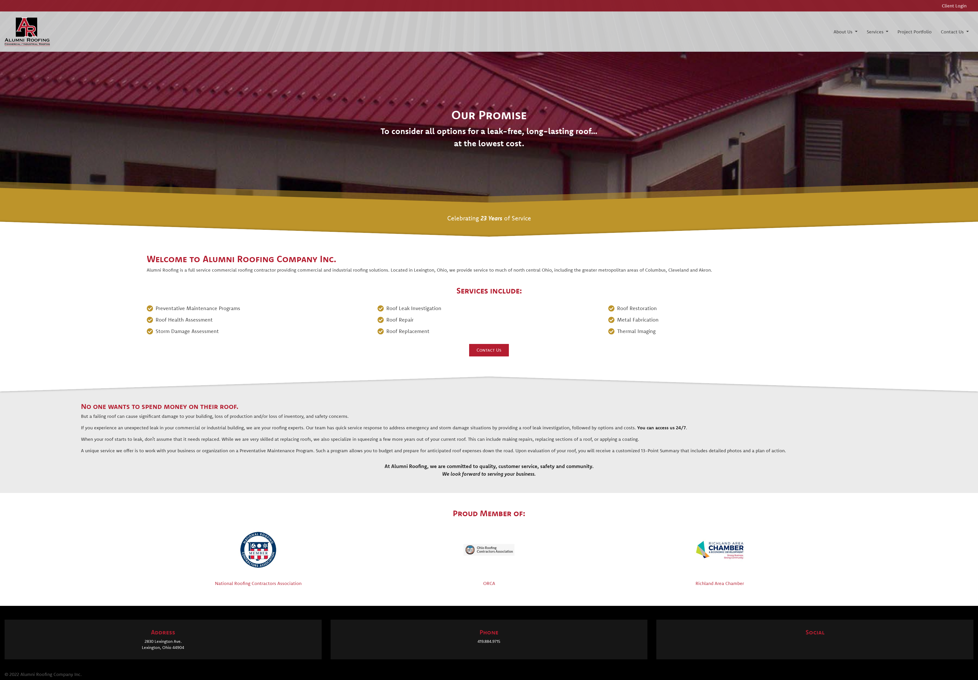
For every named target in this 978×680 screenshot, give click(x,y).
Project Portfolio (915, 32)
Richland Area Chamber (720, 583)
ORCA (489, 583)
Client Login (954, 6)
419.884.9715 (489, 641)
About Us (844, 32)
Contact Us (953, 32)
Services (876, 32)
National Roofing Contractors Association (258, 583)
